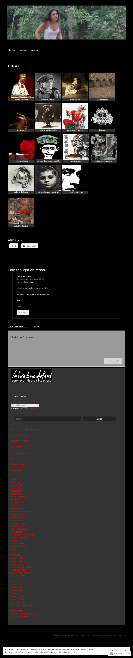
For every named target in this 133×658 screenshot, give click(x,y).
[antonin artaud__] (48, 101)
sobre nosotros (17, 558)
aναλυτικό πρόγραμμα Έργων (24, 614)
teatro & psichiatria (19, 497)
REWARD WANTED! (20, 441)
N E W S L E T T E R (20, 459)
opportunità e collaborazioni (23, 535)
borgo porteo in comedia (22, 605)
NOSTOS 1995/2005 (20, 435)
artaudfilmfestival (18, 546)
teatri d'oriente (17, 503)
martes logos (17, 520)
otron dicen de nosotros (21, 567)
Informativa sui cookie (67, 652)
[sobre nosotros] (21, 101)
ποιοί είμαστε (17, 611)
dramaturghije (17, 508)
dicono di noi (17, 526)
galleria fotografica (19, 538)
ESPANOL (15, 555)
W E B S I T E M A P (19, 464)
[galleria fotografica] (21, 194)
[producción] (75, 101)
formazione (16, 494)
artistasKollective (18, 576)
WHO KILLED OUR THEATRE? (25, 429)
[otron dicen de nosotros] (48, 194)
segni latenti (16, 500)
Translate (33, 408)
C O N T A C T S (18, 470)
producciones (17, 564)
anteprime (15, 479)
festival (14, 505)
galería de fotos (18, 570)
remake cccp (17, 541)
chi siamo (15, 482)
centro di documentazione (22, 511)
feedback (15, 593)
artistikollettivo (17, 543)
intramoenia (16, 491)
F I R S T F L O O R (19, 453)
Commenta (113, 360)
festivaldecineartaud (20, 573)
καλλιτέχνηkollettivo (19, 617)
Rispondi (23, 312)
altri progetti (16, 532)
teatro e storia (17, 514)
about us (15, 584)
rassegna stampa (19, 523)
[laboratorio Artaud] (66, 41)
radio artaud (16, 517)
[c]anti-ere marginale (20, 529)
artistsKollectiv (17, 602)
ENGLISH (15, 581)
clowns (14, 549)
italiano (12, 50)
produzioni (16, 488)
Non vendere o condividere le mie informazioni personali (101, 635)
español (23, 50)
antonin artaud (17, 485)
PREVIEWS (16, 447)
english (34, 50)
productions (16, 590)
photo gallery (17, 596)
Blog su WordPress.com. (64, 635)
